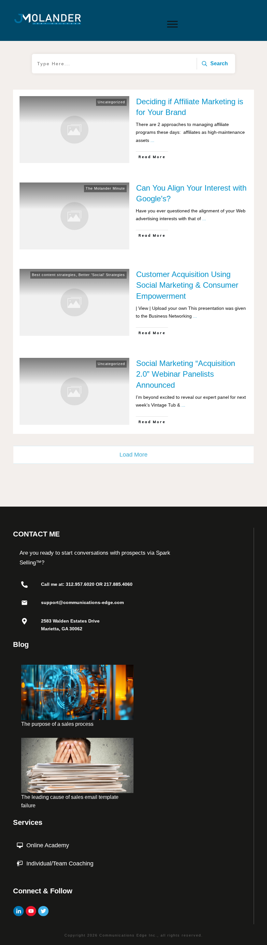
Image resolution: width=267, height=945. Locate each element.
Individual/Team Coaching (59, 863)
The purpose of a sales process (57, 724)
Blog (21, 644)
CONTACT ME (36, 534)
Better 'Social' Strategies (101, 275)
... (152, 140)
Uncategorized (111, 102)
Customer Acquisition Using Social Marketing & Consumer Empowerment (187, 285)
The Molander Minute (105, 188)
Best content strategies (54, 275)
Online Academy (47, 845)
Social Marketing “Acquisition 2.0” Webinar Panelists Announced (185, 374)
